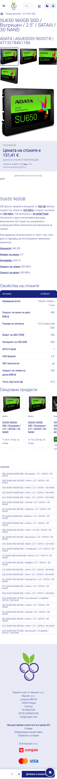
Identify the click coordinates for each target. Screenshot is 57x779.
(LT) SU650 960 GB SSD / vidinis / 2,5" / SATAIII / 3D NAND (28, 569)
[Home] (2, 13)
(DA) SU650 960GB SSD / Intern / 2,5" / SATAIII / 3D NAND (28, 492)
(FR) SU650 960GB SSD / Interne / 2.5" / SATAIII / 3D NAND (25, 524)
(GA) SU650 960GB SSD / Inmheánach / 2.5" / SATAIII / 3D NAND (28, 550)
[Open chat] (50, 772)
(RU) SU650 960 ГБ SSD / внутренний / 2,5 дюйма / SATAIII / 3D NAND (25, 599)
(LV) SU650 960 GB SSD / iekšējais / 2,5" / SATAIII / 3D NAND (26, 563)
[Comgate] (28, 754)
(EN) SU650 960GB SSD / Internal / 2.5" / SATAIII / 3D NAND (26, 503)
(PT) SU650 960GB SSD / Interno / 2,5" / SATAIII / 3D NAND (25, 587)
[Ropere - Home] (13, 6)
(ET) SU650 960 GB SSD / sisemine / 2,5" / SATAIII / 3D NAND (26, 510)
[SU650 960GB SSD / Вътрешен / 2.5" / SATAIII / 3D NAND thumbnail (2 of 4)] (28, 56)
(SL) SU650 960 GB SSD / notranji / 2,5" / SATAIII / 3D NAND (26, 613)
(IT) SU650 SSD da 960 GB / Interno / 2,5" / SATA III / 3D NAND (27, 556)
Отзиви (28, 728)
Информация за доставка (28, 732)
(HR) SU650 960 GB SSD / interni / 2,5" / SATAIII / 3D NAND (25, 481)
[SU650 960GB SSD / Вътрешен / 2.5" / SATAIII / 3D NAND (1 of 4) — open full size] (28, 112)
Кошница (35, 187)
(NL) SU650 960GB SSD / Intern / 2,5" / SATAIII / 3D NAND (28, 497)
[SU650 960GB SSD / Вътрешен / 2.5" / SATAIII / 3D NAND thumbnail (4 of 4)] (9, 75)
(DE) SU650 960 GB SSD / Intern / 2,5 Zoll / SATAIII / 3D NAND (26, 531)
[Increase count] (19, 774)
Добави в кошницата (38, 774)
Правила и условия (28, 735)
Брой (2, 179)
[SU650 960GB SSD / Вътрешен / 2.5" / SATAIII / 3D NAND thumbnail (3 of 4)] (48, 56)
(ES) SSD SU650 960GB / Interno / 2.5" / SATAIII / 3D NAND (25, 620)
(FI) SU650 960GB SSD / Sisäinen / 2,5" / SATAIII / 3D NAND (25, 517)
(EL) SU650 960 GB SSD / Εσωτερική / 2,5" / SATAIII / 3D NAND (27, 538)
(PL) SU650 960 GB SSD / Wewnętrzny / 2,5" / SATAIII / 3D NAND (28, 580)
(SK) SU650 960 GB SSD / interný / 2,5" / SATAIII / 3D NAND (25, 606)
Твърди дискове (13, 14)
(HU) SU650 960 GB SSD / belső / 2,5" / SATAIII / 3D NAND (28, 544)
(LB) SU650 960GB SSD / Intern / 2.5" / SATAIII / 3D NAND (28, 574)
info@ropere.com (28, 717)
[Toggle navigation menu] (4, 6)
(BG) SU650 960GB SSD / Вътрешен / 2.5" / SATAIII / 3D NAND (27, 475)
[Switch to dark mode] (47, 6)
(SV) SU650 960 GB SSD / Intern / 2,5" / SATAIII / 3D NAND (28, 626)
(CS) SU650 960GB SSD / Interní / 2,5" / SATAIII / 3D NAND (28, 487)
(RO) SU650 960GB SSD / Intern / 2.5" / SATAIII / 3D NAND (28, 593)
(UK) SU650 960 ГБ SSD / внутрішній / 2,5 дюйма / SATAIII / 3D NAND (25, 632)
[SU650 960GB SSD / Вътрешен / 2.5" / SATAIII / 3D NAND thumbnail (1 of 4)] (9, 56)
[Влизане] (53, 6)
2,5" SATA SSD (29, 14)
